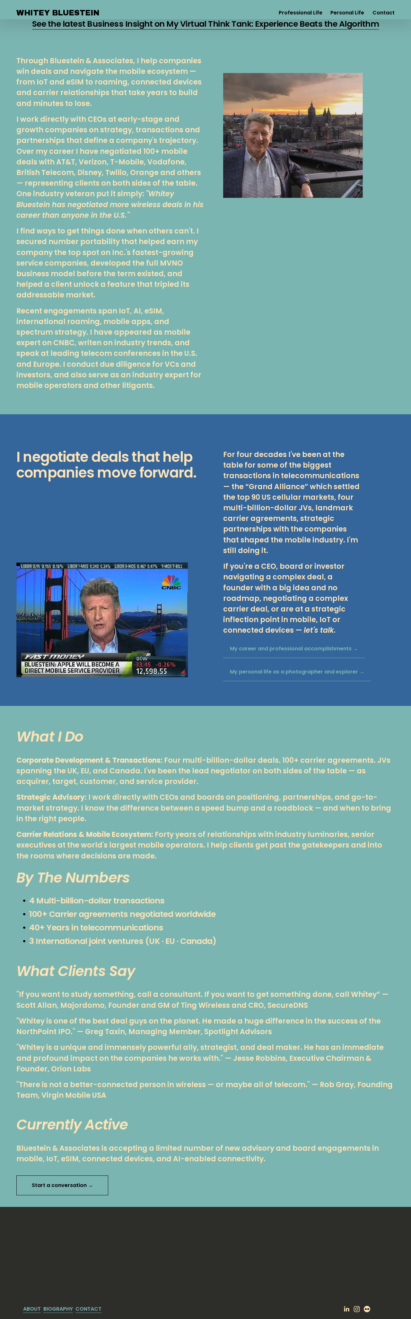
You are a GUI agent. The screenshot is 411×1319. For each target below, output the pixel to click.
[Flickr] (367, 1309)
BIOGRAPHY (58, 1309)
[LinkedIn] (346, 1309)
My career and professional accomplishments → (294, 648)
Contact (383, 12)
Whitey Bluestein (57, 13)
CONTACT (88, 1309)
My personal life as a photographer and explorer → (297, 671)
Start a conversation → (62, 1185)
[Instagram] (357, 1309)
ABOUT (32, 1309)
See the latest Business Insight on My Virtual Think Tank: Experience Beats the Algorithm (205, 24)
